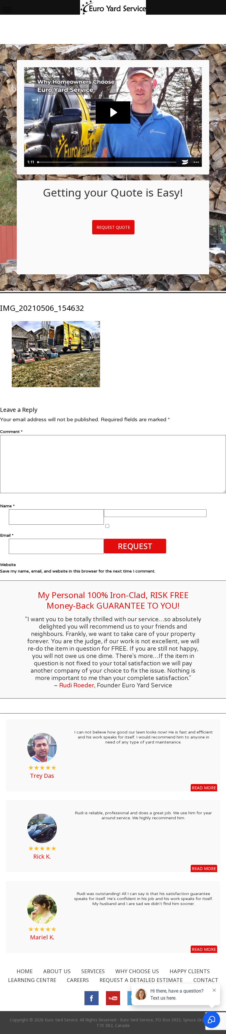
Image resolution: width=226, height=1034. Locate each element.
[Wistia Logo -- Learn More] (185, 162)
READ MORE (204, 787)
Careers (78, 979)
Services (93, 971)
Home (24, 971)
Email (7, 535)
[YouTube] (113, 997)
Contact (205, 979)
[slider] (107, 162)
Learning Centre (32, 979)
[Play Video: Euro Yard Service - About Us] (113, 112)
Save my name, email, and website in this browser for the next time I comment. (77, 571)
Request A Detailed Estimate (141, 979)
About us (57, 971)
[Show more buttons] (196, 162)
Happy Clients (190, 971)
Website (8, 564)
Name (7, 505)
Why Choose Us (137, 971)
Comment (11, 431)
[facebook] (91, 997)
